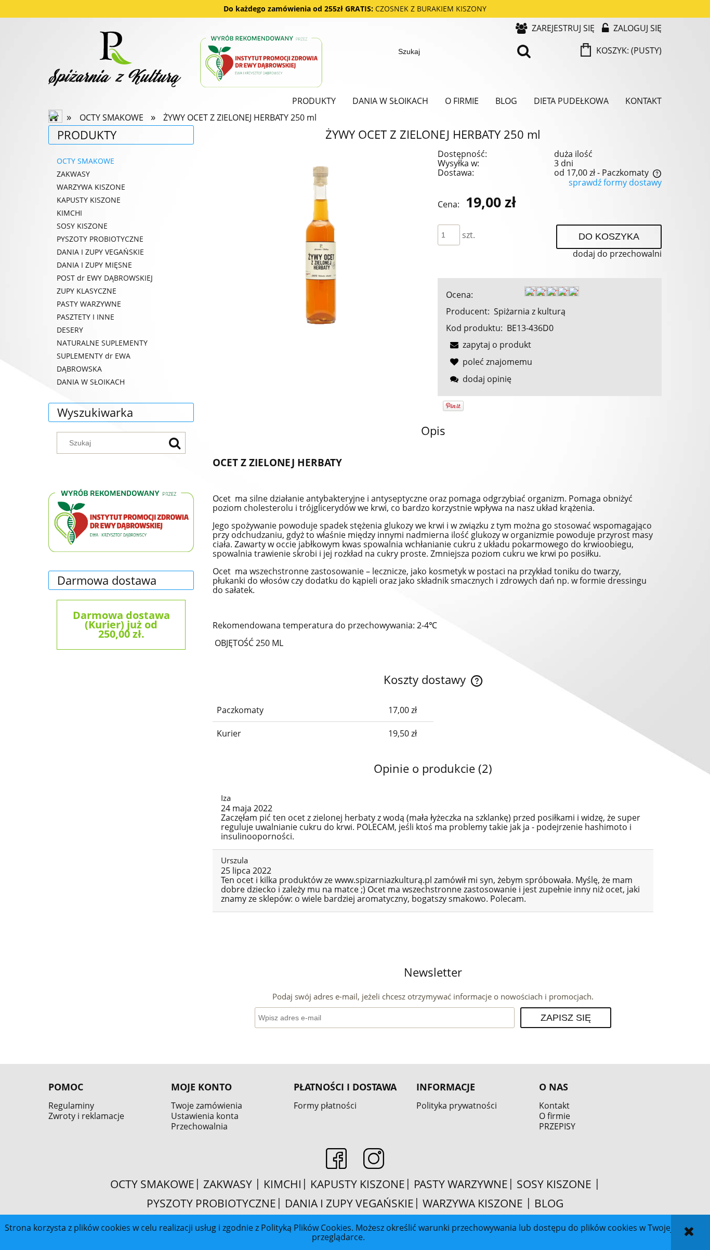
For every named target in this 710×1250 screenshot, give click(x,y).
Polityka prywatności (456, 1105)
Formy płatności (325, 1105)
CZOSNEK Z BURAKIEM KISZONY (431, 9)
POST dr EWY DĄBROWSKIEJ (105, 278)
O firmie (554, 1116)
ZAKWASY (73, 174)
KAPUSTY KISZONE (89, 200)
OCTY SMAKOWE (85, 161)
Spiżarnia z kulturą (530, 311)
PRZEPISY (557, 1126)
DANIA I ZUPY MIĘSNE (94, 265)
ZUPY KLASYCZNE (86, 291)
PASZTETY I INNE (85, 317)
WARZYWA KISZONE (91, 187)
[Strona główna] (186, 60)
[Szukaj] (524, 51)
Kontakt (554, 1105)
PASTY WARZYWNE (89, 304)
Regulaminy (71, 1105)
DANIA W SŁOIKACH (91, 382)
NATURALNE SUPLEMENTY (102, 343)
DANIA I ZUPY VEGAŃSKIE (100, 252)
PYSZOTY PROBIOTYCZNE (100, 239)
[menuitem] (314, 101)
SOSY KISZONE (82, 226)
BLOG (548, 1203)
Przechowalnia (199, 1126)
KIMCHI (69, 213)
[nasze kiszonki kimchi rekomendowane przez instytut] (121, 518)
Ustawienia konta (205, 1116)
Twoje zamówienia (206, 1105)
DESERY (70, 330)
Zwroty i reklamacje (86, 1116)
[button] (488, 344)
